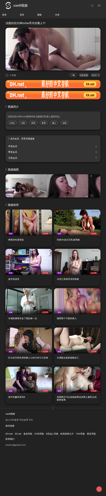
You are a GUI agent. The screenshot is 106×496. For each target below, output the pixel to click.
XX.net (18, 433)
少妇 (23, 123)
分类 (57, 14)
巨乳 (33, 123)
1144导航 (80, 433)
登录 (4, 14)
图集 (39, 14)
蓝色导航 (27, 433)
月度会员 (12, 157)
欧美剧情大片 (67, 433)
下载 (73, 75)
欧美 (44, 123)
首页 (22, 14)
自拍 (64, 123)
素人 (54, 123)
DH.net (9, 433)
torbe (12, 123)
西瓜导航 (91, 433)
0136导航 (39, 433)
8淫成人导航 (52, 433)
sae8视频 (20, 5)
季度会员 (12, 152)
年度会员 (12, 146)
